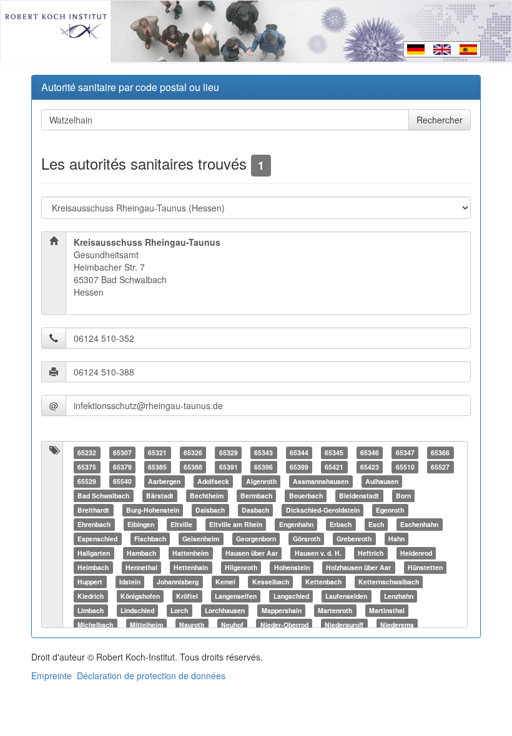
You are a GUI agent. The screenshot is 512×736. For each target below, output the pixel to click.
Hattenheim (190, 553)
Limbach (90, 610)
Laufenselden (346, 596)
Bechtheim (207, 495)
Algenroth (261, 481)
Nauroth (191, 624)
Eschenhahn (419, 524)
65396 (263, 467)
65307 (122, 452)
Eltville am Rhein (235, 524)
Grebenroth (354, 538)
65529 (86, 481)
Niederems (397, 624)
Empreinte (51, 675)
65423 (369, 467)
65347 (405, 452)
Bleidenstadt (359, 495)
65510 (405, 467)
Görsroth (306, 538)
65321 (157, 452)
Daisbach (210, 510)
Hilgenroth (241, 567)
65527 (440, 467)
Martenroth (335, 610)
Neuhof (232, 624)
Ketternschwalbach (388, 581)
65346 (369, 452)
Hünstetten (425, 567)
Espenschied (97, 538)
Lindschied (137, 610)
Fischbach (150, 538)
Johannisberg (178, 581)
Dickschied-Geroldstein (323, 510)
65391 (228, 467)
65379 (122, 467)
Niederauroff (344, 624)
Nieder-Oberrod (284, 624)
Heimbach (93, 567)
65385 (157, 467)
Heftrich (370, 553)
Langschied (291, 596)
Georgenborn (256, 538)
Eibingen (140, 524)
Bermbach (256, 495)
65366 (440, 452)
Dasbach (255, 510)
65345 (334, 452)
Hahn (396, 538)
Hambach (141, 553)
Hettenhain (191, 567)
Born (403, 495)
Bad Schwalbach (103, 495)
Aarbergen (164, 481)
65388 (193, 467)
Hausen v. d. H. (318, 553)
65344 (299, 452)
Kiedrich (90, 596)
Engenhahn (296, 524)
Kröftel (187, 596)
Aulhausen (381, 481)
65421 (334, 467)
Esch (376, 524)
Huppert (89, 581)
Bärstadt (160, 495)
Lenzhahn (398, 596)
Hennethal (141, 567)
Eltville (181, 524)
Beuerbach (306, 495)
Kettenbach (323, 581)
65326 (193, 452)
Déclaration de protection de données (151, 675)
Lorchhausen (225, 610)
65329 (228, 452)
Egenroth (390, 510)
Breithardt (93, 510)
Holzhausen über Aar (358, 567)
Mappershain (282, 610)
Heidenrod (416, 553)
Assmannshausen (320, 481)
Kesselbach (270, 581)
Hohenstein (292, 567)
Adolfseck (213, 481)
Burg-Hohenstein (152, 510)
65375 (86, 467)
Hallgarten (93, 553)
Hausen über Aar (251, 553)
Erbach (341, 524)
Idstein (129, 581)
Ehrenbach (94, 524)
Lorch (179, 610)
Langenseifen (236, 596)
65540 (122, 481)
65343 (263, 452)
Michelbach (95, 624)
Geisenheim (200, 538)
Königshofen (140, 596)
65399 (299, 467)
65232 (86, 452)
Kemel (225, 581)
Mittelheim (146, 624)
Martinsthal (387, 610)
